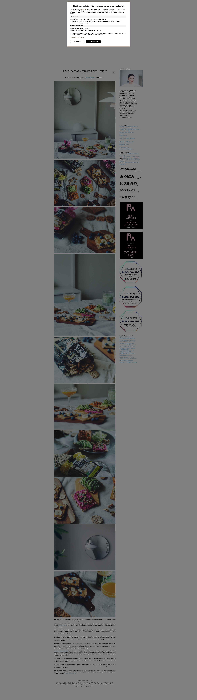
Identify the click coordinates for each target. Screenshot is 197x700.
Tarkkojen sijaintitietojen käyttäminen (79, 28)
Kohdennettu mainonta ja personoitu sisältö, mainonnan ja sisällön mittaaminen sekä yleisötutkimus (95, 21)
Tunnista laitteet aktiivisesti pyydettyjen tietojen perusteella (84, 30)
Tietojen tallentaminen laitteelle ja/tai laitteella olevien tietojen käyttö (87, 19)
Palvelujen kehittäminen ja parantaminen (80, 23)
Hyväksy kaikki (93, 41)
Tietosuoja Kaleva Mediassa (77, 37)
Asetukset (77, 41)
